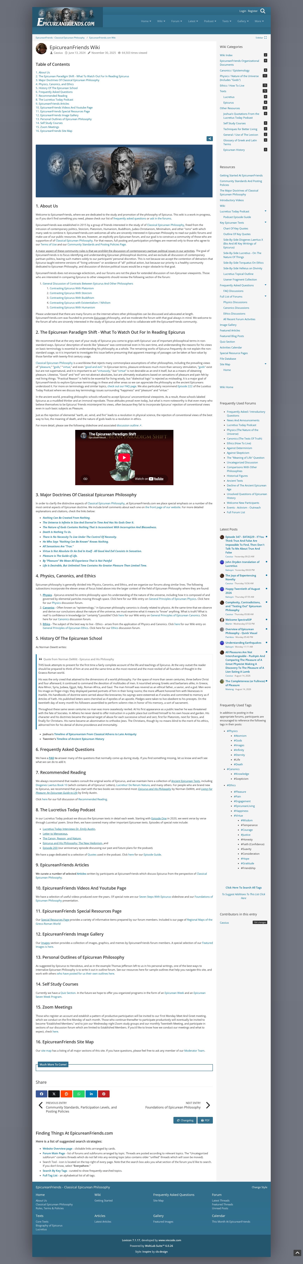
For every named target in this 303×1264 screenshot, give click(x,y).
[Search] (262, 11)
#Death (238, 764)
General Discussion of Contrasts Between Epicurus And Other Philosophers (88, 283)
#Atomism (240, 735)
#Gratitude (247, 863)
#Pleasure (240, 791)
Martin (228, 623)
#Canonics (233, 769)
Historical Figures (237, 475)
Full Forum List (236, 512)
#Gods (238, 740)
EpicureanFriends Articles (52, 103)
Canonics (63, 619)
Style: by (151, 1251)
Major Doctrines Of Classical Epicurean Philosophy (67, 80)
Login (243, 11)
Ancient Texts (235, 480)
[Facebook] (41, 1093)
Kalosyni (229, 570)
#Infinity (239, 750)
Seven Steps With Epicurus (155, 896)
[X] (54, 1093)
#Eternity (239, 755)
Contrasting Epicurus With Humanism (72, 307)
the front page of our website (162, 507)
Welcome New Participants (243, 502)
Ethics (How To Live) (239, 443)
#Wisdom (247, 820)
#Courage (247, 829)
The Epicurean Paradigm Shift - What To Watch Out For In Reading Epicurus (82, 76)
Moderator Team (194, 1050)
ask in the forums (160, 218)
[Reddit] (66, 1093)
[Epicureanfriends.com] (67, 17)
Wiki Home (226, 387)
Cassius (229, 556)
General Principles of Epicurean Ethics (65, 628)
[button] (91, 1093)
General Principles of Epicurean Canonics (175, 615)
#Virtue (238, 815)
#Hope (245, 858)
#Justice (245, 834)
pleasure (45, 367)
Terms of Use (49, 244)
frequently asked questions (129, 218)
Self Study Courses (49, 123)
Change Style (259, 1187)
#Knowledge (241, 773)
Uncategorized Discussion (242, 462)
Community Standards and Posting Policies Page (97, 244)
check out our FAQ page (121, 386)
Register (253, 11)
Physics (56, 603)
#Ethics (231, 785)
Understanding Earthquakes (243, 642)
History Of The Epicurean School (57, 88)
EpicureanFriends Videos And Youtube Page (64, 107)
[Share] (210, 138)
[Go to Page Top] (297, 1253)
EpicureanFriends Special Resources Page (63, 111)
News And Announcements (243, 420)
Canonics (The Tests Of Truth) (244, 438)
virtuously (104, 370)
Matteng (229, 689)
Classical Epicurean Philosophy (165, 225)
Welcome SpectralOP (238, 619)
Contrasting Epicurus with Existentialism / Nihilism (80, 302)
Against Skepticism (238, 452)
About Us (43, 72)
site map (46, 1050)
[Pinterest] (104, 1093)
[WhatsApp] (79, 1093)
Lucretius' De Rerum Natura (133, 785)
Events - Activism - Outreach (244, 507)
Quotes (92, 854)
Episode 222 (185, 386)
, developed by (151, 1240)
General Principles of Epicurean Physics (172, 598)
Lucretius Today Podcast (241, 425)
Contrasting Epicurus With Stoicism (71, 293)
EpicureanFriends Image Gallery (57, 115)
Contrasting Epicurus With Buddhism (72, 297)
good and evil (93, 367)
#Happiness (241, 811)
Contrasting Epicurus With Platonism (72, 288)
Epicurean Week (174, 993)
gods (57, 367)
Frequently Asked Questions (54, 92)
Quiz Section (68, 993)
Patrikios (229, 637)
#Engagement (242, 801)
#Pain (237, 796)
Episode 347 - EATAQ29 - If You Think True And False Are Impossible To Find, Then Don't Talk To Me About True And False (244, 544)
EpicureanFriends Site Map (54, 131)
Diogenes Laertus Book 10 (52, 785)
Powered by (151, 1246)
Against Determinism (239, 448)
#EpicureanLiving (244, 806)
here (121, 615)
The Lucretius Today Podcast (54, 99)
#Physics (232, 731)
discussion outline (128, 425)
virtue (66, 367)
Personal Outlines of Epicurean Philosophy (64, 119)
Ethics (114, 628)
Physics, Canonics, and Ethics (55, 84)
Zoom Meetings (47, 127)
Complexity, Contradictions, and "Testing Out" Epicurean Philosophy (243, 606)
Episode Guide (152, 854)
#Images (239, 745)
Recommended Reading (51, 95)
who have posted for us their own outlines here (85, 973)
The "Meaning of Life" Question (245, 457)
